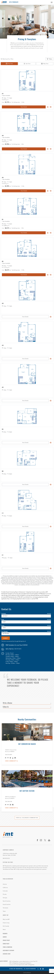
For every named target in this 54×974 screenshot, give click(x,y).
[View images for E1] (27, 542)
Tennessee (5, 908)
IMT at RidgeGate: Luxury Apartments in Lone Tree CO (23, 961)
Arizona (5, 884)
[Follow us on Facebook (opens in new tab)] (38, 840)
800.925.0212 (6, 858)
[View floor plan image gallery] (47, 106)
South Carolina (6, 904)
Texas (4, 911)
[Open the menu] (51, 2)
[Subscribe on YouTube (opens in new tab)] (49, 840)
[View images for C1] (27, 500)
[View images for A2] (27, 290)
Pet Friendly (6, 926)
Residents (5, 933)
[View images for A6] (27, 164)
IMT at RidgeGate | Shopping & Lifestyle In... (20, 963)
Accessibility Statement (8, 950)
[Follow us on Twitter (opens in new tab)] (45, 840)
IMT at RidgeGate (13, 2)
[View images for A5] (27, 374)
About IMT (6, 915)
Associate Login (6, 954)
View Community (11, 761)
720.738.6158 (8, 801)
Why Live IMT (6, 919)
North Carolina (6, 901)
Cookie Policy (6, 943)
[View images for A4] (27, 122)
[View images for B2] (27, 248)
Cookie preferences (27, 972)
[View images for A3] (27, 332)
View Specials (48, 737)
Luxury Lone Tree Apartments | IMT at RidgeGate (21, 964)
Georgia (5, 897)
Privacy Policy (6, 940)
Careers (5, 937)
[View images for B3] (27, 416)
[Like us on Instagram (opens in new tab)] (41, 840)
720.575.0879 (8, 754)
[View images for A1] (27, 80)
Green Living (6, 923)
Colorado (5, 891)
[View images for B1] (27, 206)
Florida (4, 894)
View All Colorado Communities (27, 817)
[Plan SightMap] (50, 106)
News (4, 929)
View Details (24, 107)
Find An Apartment (8, 879)
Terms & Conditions (7, 947)
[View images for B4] (27, 458)
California (5, 887)
